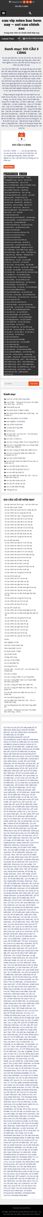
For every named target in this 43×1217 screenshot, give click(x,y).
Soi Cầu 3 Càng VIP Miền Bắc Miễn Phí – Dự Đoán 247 (20, 454)
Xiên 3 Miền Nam (28, 362)
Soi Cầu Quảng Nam (10, 317)
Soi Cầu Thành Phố (10, 322)
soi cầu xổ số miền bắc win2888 (14, 339)
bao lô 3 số (27, 180)
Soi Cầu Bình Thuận (24, 277)
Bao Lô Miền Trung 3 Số (11, 190)
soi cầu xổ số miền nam (11, 342)
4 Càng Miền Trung (10, 180)
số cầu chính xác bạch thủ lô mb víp (18, 557)
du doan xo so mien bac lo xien (14, 235)
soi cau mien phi (22, 312)
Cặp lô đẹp (24, 190)
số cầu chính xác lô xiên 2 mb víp (17, 563)
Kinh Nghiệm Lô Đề (13, 421)
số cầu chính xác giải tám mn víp (17, 584)
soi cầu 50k (24, 267)
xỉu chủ (33, 367)
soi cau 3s (16, 267)
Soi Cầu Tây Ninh (25, 319)
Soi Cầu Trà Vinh (9, 324)
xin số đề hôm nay (23, 367)
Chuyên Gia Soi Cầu (21, 197)
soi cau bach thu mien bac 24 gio (27, 272)
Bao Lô (20, 180)
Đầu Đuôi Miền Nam (10, 210)
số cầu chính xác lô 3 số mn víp (16, 630)
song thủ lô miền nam (29, 357)
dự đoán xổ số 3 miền (22, 227)
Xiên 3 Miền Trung (10, 364)
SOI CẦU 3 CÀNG (21, 144)
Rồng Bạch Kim (28, 255)
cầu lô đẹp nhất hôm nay (12, 195)
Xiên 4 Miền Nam (28, 364)
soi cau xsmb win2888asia (12, 352)
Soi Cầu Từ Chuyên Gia (11, 327)
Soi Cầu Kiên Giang (10, 297)
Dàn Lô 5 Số (17, 207)
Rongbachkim (22, 257)
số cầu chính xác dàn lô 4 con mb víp (18, 543)
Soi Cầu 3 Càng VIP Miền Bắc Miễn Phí (20, 450)
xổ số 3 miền (22, 369)
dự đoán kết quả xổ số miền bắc (14, 217)
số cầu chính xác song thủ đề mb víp (18, 536)
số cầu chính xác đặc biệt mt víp (16, 624)
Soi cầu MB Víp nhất (13, 472)
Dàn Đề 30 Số (8, 202)
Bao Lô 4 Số (24, 182)
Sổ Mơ (8, 431)
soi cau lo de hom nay (25, 305)
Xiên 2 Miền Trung (10, 362)
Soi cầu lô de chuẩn (10, 305)
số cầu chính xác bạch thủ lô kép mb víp (19, 554)
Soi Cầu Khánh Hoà (29, 295)
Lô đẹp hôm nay (9, 255)
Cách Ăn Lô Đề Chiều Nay (15, 399)
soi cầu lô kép (8, 307)
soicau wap (28, 354)
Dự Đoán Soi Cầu (26, 225)
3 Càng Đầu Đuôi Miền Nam (15, 177)
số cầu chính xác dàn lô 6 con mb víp (18, 546)
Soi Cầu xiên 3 (19, 332)
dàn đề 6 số (27, 202)
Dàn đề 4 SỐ (18, 202)
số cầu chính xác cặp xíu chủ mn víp (18, 590)
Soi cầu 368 (8, 267)
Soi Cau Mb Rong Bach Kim (16, 469)
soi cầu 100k (26, 260)
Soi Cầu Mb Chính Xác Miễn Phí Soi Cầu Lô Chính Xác (21, 462)
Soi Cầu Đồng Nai (31, 287)
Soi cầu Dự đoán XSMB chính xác (14, 290)
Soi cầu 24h (25, 262)
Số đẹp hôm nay (9, 260)
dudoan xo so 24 (26, 247)
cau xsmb (31, 195)
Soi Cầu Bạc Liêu (9, 272)
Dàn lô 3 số (28, 205)
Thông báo (10, 490)
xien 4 (19, 364)
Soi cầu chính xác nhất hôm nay (14, 282)
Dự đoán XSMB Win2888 (12, 247)
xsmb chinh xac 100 (10, 372)
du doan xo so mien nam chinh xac (15, 240)
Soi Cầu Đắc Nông (10, 287)
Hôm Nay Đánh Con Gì (14, 418)
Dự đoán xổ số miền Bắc (12, 230)
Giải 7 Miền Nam (9, 250)
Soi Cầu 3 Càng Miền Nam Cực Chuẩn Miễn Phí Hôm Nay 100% (21, 446)
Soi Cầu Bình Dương (23, 275)
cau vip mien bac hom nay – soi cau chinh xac (21, 504)
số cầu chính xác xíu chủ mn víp (16, 601)
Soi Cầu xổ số (19, 334)
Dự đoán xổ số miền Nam (12, 237)
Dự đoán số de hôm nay (12, 225)
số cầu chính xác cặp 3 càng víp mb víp (19, 516)
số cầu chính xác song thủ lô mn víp (18, 598)
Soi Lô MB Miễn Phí (13, 487)
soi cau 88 (8, 270)
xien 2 (22, 359)
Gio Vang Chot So (10, 666)
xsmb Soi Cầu (8, 374)
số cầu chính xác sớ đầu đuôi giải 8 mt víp (20, 610)
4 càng (28, 177)
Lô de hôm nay (31, 252)
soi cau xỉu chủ (9, 334)
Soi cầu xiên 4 (29, 332)
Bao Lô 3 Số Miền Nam (11, 182)
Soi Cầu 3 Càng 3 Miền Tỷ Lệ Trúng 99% (21, 442)
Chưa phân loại (12, 407)
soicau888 (7, 357)
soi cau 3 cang (8, 265)
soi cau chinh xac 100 (22, 280)
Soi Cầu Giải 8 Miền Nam (12, 292)
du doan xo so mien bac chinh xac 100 (16, 232)
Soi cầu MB (7, 310)
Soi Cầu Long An (30, 307)
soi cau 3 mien (19, 265)
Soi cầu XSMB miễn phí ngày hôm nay (16, 347)
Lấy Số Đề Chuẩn (12, 424)
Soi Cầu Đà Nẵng (9, 285)
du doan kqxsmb (9, 220)
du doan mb (8, 222)
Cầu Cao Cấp (26, 192)
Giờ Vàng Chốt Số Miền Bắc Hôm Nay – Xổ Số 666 (21, 414)
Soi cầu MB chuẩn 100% (15, 466)
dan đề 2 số (18, 200)
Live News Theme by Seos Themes (27, 1214)
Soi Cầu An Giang (27, 270)
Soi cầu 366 (29, 265)
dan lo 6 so (25, 207)
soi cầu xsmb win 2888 (24, 349)
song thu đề (16, 357)
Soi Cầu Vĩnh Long (26, 327)
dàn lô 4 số (7, 207)
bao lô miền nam (9, 188)
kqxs (18, 252)
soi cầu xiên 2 (8, 332)
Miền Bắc (19, 255)
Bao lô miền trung (22, 188)
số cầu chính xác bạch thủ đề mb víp (18, 531)
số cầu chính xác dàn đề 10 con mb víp (19, 528)
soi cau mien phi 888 (11, 314)
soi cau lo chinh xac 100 (11, 299)
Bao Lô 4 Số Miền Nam (11, 185)
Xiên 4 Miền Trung (10, 367)
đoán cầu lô (8, 212)
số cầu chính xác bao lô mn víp (16, 604)
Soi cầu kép (17, 295)
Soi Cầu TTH (20, 324)
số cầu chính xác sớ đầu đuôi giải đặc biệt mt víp (21, 614)
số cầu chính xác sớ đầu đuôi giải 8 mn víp (20, 587)
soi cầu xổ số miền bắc (11, 337)
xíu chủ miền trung (10, 369)
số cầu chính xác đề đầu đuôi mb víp (18, 534)
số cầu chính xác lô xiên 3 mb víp (17, 560)
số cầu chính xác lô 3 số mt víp (16, 578)
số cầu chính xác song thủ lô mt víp (18, 618)
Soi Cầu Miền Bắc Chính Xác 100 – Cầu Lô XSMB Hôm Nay (20, 476)
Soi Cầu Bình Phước (10, 277)
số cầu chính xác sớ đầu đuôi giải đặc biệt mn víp (20, 594)
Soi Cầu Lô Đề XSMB (14, 458)
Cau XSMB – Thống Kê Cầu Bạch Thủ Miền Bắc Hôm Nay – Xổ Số (21, 403)
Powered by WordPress (21, 1208)
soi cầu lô (34, 297)
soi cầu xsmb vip (9, 349)
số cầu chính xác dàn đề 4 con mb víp (18, 519)
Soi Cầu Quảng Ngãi (25, 317)
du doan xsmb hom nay (23, 245)
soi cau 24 (7, 262)
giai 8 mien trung (9, 252)
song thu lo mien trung (11, 359)
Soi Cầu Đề (20, 287)
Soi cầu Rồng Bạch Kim (11, 319)
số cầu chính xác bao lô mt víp (16, 633)
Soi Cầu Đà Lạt (30, 282)
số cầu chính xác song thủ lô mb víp (18, 572)
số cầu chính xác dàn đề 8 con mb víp (18, 525)
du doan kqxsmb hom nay (25, 220)
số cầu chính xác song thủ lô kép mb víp (19, 566)
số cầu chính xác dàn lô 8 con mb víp (18, 548)
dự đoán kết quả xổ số (11, 215)
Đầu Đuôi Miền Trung (25, 210)
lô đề (22, 252)
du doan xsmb (9, 245)
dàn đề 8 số (8, 205)
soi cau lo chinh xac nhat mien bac (15, 302)
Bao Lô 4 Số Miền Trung (27, 185)
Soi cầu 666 (33, 267)
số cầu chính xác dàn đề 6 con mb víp (18, 522)
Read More (9, 167)
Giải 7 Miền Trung (22, 250)
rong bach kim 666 (10, 257)
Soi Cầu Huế (8, 295)
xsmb (29, 369)
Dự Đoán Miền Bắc (20, 222)
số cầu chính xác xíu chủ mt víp (16, 621)
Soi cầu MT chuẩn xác (14, 483)
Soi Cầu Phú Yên (24, 314)
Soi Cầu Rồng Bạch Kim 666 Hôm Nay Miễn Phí (20, 706)
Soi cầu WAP (30, 329)
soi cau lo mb (19, 307)
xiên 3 (19, 362)
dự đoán (19, 212)
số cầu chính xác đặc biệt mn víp (17, 581)
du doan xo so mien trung (12, 242)
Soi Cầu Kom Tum (23, 297)
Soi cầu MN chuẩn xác (14, 480)
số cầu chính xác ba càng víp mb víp (18, 513)
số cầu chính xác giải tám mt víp (16, 627)
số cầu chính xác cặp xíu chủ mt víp (18, 636)
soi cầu (18, 260)
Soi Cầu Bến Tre (10, 275)
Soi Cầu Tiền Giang (24, 322)
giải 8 (31, 250)
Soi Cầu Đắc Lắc (22, 285)
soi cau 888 (16, 270)
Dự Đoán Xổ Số (9, 227)
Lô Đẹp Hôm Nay (12, 428)
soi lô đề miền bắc (29, 352)
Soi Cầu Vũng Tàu (19, 329)
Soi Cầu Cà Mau (9, 280)
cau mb (24, 195)
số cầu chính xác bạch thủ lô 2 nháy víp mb (20, 510)
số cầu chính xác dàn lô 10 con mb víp (19, 551)
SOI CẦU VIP (8, 329)
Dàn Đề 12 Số (8, 200)
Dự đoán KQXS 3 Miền (14, 410)
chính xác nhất (8, 197)
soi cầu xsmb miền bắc (11, 344)
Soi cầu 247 (16, 262)
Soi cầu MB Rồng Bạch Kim (21, 310)
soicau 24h (7, 354)
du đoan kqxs (30, 217)
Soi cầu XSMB (25, 342)
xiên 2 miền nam (31, 359)
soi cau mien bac (9, 312)
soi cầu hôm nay (27, 292)
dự (14, 212)
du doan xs (26, 242)
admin (24, 174)
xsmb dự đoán (23, 372)
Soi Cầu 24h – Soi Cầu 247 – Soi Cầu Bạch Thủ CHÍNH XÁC (21, 435)
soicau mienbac (18, 354)
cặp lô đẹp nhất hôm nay (12, 192)
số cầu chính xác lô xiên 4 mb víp (17, 569)
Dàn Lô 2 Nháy (18, 205)
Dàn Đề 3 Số (27, 200)
